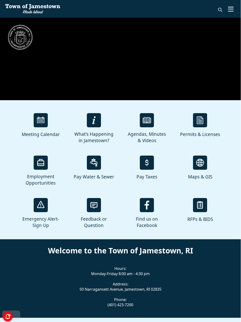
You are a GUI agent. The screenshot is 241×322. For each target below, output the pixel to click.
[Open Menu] (230, 9)
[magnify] (220, 10)
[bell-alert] (7, 315)
